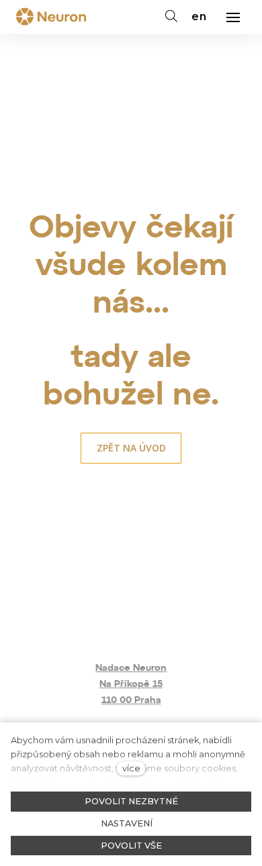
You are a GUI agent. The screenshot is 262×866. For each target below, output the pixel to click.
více (131, 768)
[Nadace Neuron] (51, 17)
